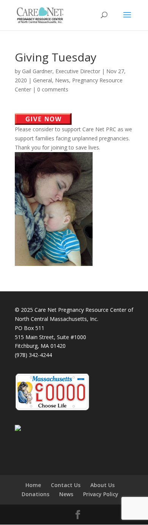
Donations (35, 494)
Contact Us (65, 485)
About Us (102, 485)
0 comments (52, 89)
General (42, 80)
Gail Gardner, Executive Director (61, 71)
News (62, 80)
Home (33, 485)
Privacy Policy (100, 494)
